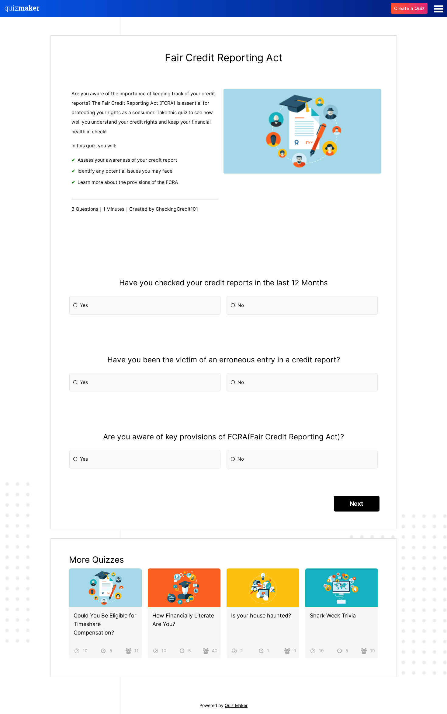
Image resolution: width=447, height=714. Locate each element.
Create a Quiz (409, 8)
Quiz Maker (236, 705)
